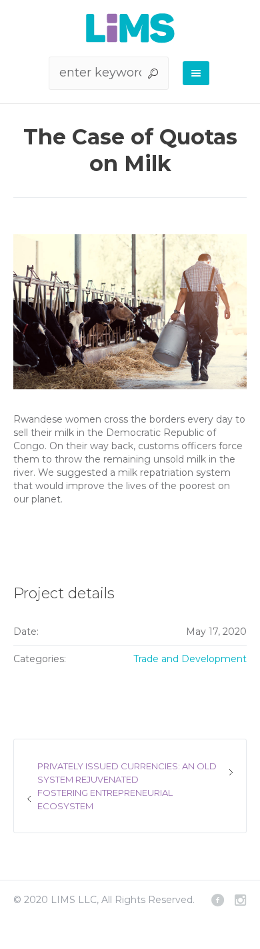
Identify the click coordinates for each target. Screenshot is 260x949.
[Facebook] (217, 899)
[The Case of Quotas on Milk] (130, 311)
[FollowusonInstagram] (240, 899)
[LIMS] (130, 28)
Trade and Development (190, 659)
